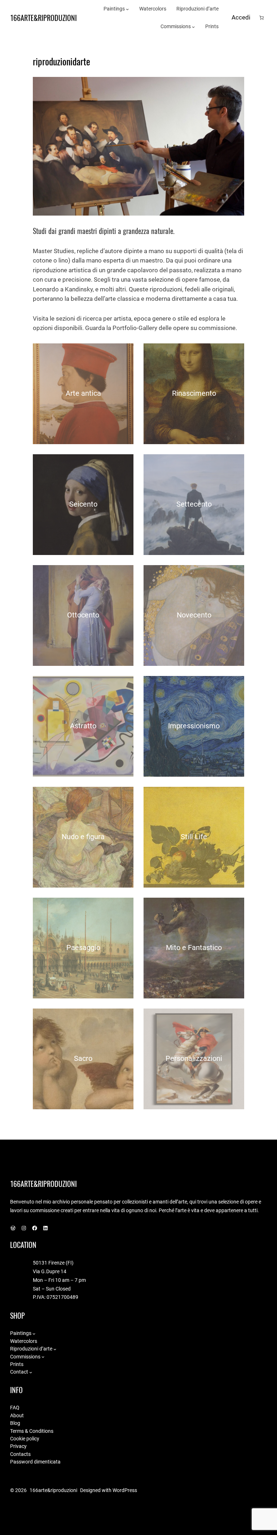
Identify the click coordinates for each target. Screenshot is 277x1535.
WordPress (125, 1490)
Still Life (194, 837)
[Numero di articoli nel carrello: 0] (261, 17)
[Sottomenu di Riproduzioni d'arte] (54, 1349)
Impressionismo (194, 726)
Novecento (194, 615)
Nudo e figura (83, 837)
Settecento (194, 504)
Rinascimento (194, 393)
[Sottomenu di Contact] (30, 1372)
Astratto (83, 726)
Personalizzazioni (194, 1058)
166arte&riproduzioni (43, 18)
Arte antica (83, 393)
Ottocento (83, 615)
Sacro (83, 1058)
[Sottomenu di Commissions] (193, 26)
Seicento (83, 504)
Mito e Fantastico (194, 948)
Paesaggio (83, 948)
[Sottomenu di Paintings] (127, 9)
